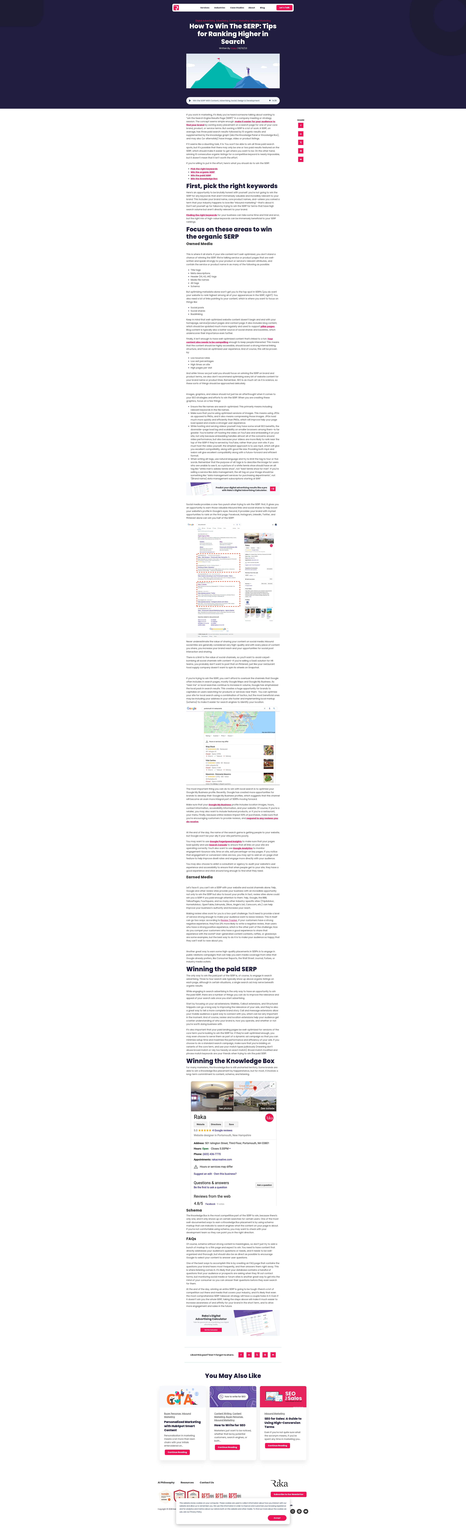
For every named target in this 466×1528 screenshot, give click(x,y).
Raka (234, 48)
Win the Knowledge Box (204, 178)
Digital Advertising (205, 20)
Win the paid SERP (201, 175)
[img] (270, 100)
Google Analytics (243, 848)
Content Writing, (223, 1413)
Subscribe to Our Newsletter (289, 1494)
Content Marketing (239, 20)
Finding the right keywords (201, 215)
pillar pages (268, 326)
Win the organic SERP (203, 172)
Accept (277, 1518)
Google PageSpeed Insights (226, 841)
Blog (262, 7)
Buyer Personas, (172, 1413)
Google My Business (219, 804)
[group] (233, 100)
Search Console (218, 844)
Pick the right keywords (204, 168)
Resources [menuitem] (187, 1482)
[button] (189, 100)
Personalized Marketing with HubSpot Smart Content (182, 1426)
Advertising (222, 20)
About (251, 7)
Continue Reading (177, 1452)
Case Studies (237, 7)
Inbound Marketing (260, 20)
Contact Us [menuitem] (207, 1482)
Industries (219, 7)
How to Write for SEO (229, 1425)
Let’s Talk (284, 7)
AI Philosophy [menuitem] (166, 1482)
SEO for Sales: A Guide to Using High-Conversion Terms (283, 1423)
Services (204, 7)
